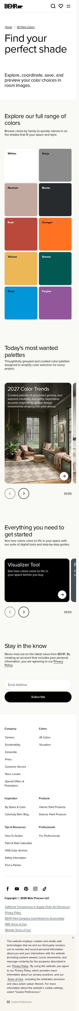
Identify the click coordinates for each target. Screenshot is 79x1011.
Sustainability (12, 745)
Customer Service (15, 767)
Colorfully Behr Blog (17, 814)
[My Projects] (61, 6)
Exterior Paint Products (52, 814)
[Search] (53, 6)
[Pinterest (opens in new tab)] (26, 889)
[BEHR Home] (14, 6)
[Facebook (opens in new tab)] (8, 889)
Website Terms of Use (18, 930)
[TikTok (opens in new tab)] (44, 889)
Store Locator (13, 774)
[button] (19, 1002)
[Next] (23, 493)
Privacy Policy (13, 912)
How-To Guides (14, 836)
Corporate (11, 752)
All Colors (45, 737)
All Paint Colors (26, 27)
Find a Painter (13, 865)
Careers (9, 737)
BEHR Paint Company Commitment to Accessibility (34, 918)
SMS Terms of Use (16, 924)
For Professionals (49, 836)
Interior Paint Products (52, 807)
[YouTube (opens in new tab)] (17, 889)
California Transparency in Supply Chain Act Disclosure (37, 907)
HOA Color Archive (16, 850)
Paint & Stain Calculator (18, 843)
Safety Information (15, 858)
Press (8, 759)
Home (8, 27)
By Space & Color (15, 807)
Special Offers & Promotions (14, 783)
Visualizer (45, 745)
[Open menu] (68, 6)
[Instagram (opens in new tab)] (35, 889)
